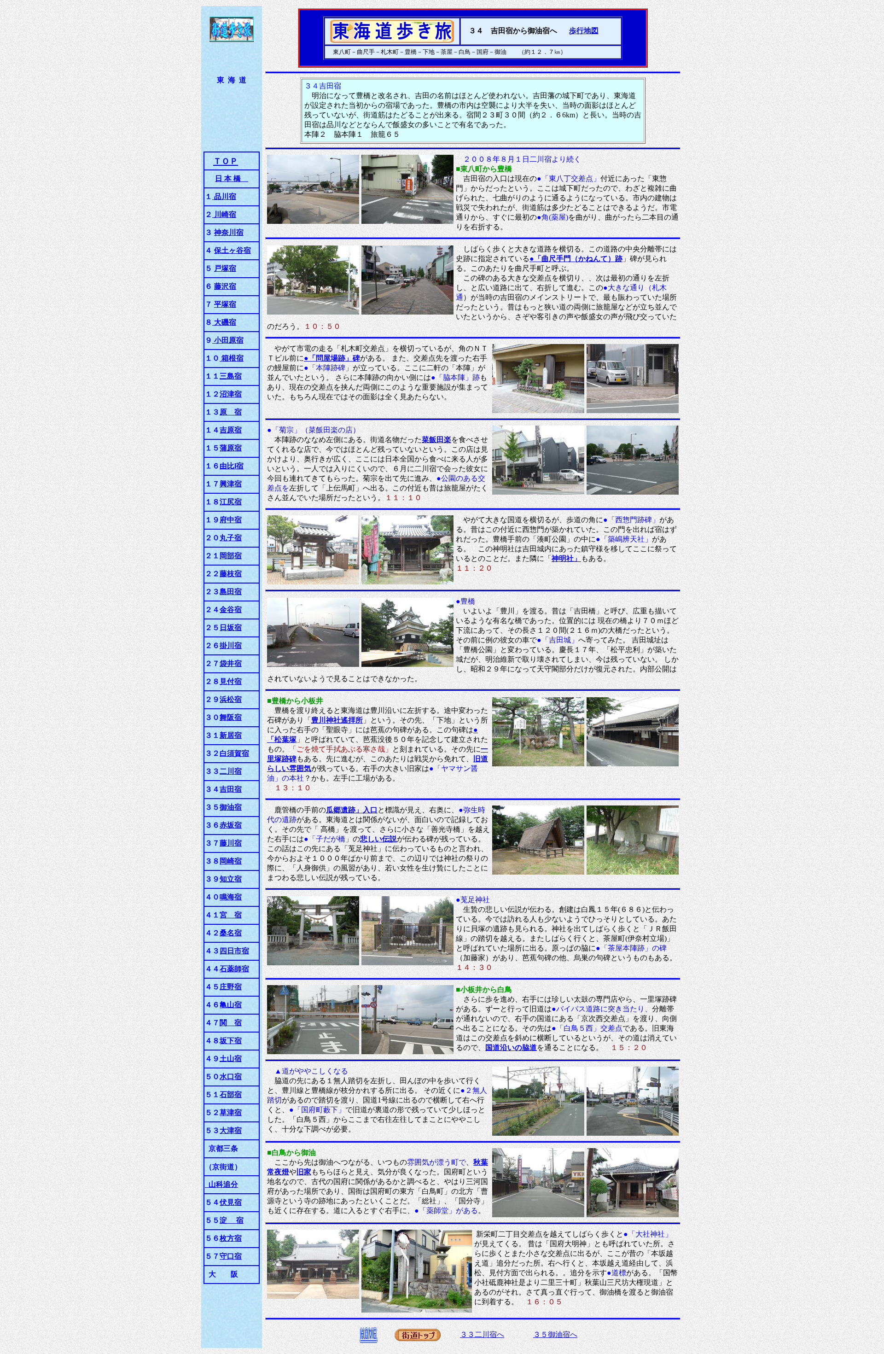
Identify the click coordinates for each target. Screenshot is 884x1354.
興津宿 (231, 484)
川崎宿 (224, 214)
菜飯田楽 (436, 440)
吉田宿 (231, 789)
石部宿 (231, 1094)
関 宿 (231, 1023)
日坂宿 (231, 627)
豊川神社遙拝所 (337, 720)
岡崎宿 (231, 861)
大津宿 (231, 1130)
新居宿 (231, 735)
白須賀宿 (234, 753)
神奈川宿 (229, 232)
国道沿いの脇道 (511, 1047)
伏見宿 (231, 1202)
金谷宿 (231, 609)
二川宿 (231, 771)
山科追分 (221, 1184)
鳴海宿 (231, 897)
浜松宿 (231, 699)
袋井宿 (231, 663)
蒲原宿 (231, 448)
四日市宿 (234, 951)
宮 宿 (231, 915)
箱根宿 (232, 358)
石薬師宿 (234, 969)
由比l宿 (232, 466)
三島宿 (231, 376)
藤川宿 (231, 843)
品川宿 (224, 196)
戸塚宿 (225, 268)
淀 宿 (232, 1220)
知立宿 (231, 879)
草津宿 (231, 1112)
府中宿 (231, 520)
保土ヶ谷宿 (232, 250)
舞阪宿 (231, 717)
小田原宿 (228, 340)
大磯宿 (224, 322)
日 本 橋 (231, 178)
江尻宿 (231, 502)
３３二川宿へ (482, 1334)
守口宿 (231, 1256)
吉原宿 (231, 430)
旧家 (304, 1172)
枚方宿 (231, 1238)
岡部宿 (231, 556)
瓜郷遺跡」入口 (352, 810)
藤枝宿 (231, 574)
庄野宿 (231, 987)
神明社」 (566, 558)
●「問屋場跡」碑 (332, 358)
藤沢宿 (225, 286)
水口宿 (231, 1076)
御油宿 (231, 807)
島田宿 (231, 591)
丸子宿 (231, 538)
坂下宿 (231, 1041)
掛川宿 (231, 645)
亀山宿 (231, 1005)
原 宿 (231, 412)
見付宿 (231, 681)
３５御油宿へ (555, 1334)
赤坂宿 (231, 825)
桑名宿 (231, 933)
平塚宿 (225, 304)
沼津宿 (231, 394)
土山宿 (231, 1058)
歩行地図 (584, 31)
